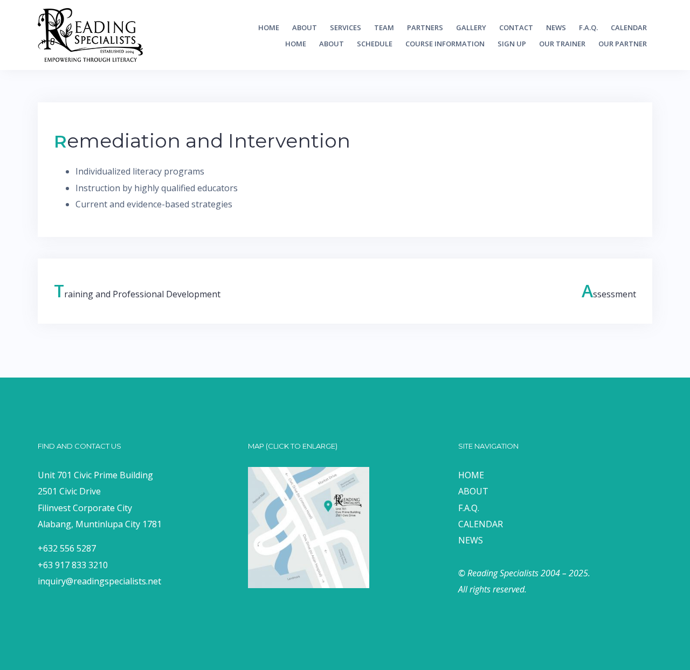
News (556, 27)
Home (268, 27)
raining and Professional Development (137, 294)
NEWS (470, 540)
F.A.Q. (588, 27)
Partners (425, 27)
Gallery (471, 27)
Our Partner (622, 43)
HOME (471, 475)
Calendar (629, 27)
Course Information (445, 43)
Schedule (374, 43)
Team (384, 27)
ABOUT (473, 491)
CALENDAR (480, 524)
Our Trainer (562, 43)
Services (345, 27)
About (304, 27)
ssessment (609, 294)
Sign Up (512, 43)
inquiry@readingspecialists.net (99, 581)
